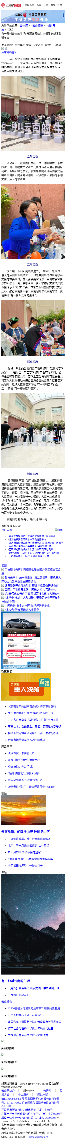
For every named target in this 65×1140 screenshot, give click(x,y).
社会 (60, 5)
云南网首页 (28, 5)
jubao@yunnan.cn (38, 1136)
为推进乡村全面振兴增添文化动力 (28, 1035)
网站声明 (42, 1094)
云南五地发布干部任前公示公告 (26, 1015)
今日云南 (6, 530)
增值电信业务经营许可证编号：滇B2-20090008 (28, 1117)
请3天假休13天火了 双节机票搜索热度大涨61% (32, 593)
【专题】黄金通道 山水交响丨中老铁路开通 (33, 988)
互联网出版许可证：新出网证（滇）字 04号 (27, 1109)
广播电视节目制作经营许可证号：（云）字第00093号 (32, 1113)
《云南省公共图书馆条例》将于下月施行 (32, 706)
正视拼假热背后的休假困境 (24, 760)
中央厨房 (23, 1094)
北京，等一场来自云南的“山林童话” (29, 845)
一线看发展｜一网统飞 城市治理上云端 (29, 556)
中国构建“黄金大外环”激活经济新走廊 (27, 605)
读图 (4, 565)
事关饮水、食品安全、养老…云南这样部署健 (34, 726)
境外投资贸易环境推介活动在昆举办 (27, 539)
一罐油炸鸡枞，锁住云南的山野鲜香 (29, 839)
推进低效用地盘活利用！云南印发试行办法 (33, 733)
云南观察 (6, 1001)
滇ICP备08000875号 (12, 1098)
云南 (46, 5)
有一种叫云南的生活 (15, 981)
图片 (52, 5)
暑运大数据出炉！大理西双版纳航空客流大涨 (32, 536)
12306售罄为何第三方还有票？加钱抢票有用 (34, 1008)
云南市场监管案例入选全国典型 (26, 739)
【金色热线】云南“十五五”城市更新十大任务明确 (34, 553)
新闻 (38, 5)
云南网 (24, 25)
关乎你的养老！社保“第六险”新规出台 (30, 713)
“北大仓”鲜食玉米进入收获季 (22, 609)
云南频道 (37, 25)
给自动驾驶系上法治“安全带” (25, 780)
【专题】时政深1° (18, 995)
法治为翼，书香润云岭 (21, 753)
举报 (61, 530)
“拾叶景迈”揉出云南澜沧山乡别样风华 (30, 859)
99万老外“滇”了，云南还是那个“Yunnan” (32, 786)
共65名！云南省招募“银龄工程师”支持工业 (33, 719)
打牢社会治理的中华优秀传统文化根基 (30, 1028)
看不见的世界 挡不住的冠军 (24, 852)
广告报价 (46, 1090)
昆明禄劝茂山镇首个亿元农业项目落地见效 (31, 549)
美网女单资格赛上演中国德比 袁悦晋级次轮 (30, 589)
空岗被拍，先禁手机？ (21, 766)
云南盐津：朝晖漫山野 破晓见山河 (25, 832)
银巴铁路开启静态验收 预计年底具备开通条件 (32, 585)
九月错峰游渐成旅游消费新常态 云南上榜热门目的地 (36, 543)
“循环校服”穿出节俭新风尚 (24, 773)
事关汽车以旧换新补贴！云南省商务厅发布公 (34, 1021)
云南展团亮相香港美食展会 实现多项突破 (30, 546)
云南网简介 (8, 1090)
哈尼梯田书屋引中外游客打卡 (25, 865)
